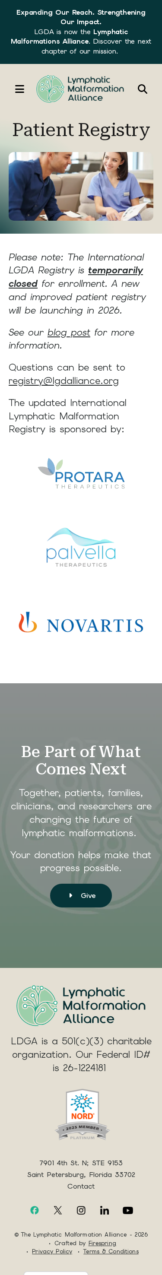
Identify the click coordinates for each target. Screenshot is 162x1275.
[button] (15, 89)
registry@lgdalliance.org (64, 380)
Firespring (102, 1243)
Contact (81, 1186)
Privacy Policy (52, 1251)
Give (87, 895)
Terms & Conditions (110, 1251)
